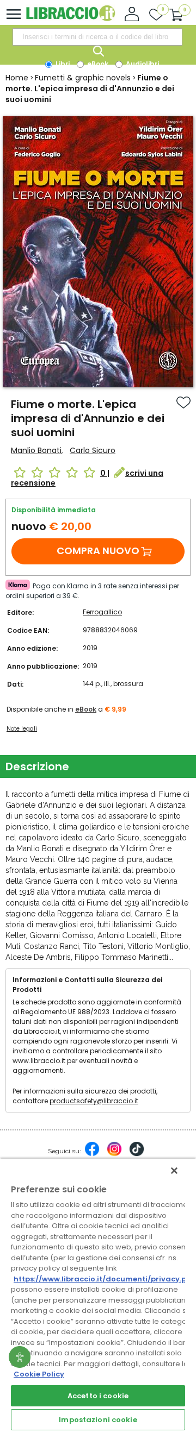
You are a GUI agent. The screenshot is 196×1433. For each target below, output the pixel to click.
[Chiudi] (174, 1170)
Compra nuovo (98, 550)
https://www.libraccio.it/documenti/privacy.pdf (104, 1279)
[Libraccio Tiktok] (136, 1154)
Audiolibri (141, 63)
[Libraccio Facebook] (92, 1154)
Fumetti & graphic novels (83, 77)
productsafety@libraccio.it (94, 1100)
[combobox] (97, 37)
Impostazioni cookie (98, 1420)
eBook (96, 63)
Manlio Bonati (36, 450)
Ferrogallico (102, 612)
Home (16, 77)
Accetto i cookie (98, 1396)
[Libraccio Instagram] (114, 1154)
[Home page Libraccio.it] (70, 18)
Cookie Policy (39, 1374)
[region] (98, 1295)
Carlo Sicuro (92, 450)
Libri (62, 63)
